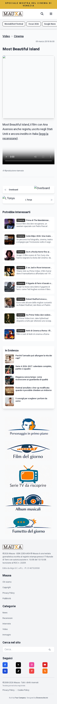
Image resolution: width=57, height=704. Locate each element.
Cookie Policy (23, 690)
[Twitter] (18, 664)
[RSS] (45, 671)
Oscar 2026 (33, 24)
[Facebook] (5, 664)
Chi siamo (7, 582)
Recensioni (8, 618)
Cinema (19, 36)
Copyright (7, 587)
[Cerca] (42, 13)
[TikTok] (18, 671)
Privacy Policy (9, 593)
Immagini (7, 635)
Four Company (20, 698)
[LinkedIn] (5, 671)
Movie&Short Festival (14, 24)
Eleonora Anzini (42, 698)
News (5, 613)
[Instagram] (31, 664)
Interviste (7, 624)
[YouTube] (45, 664)
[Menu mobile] (51, 13)
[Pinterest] (31, 671)
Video (6, 36)
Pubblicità (7, 598)
